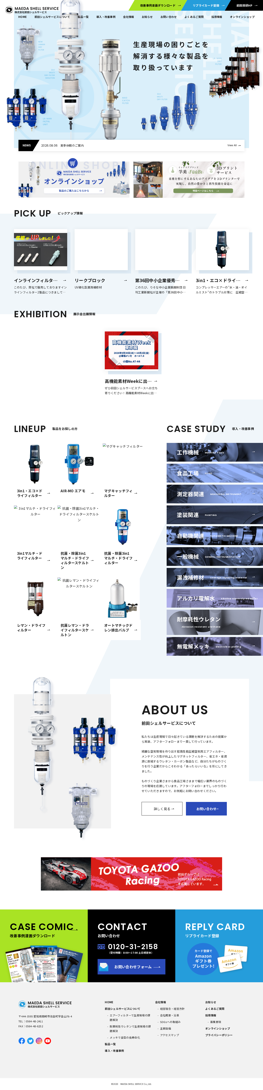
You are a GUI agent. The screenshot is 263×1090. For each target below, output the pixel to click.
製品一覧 (83, 17)
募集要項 (215, 1022)
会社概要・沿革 (169, 1015)
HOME (22, 17)
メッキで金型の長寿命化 (125, 1037)
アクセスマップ (169, 1035)
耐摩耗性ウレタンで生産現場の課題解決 (130, 1028)
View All (232, 145)
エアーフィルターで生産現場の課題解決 (130, 1017)
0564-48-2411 (34, 1021)
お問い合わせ (168, 17)
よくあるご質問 (214, 1009)
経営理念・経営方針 (172, 1009)
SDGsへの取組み (170, 1022)
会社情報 (128, 17)
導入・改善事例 (105, 17)
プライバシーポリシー (219, 1035)
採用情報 (216, 17)
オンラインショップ (242, 17)
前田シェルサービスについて (52, 17)
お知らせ (147, 17)
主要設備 (165, 1028)
